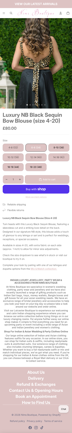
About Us (36, 372)
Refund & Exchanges (36, 384)
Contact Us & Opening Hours (36, 390)
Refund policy (17, 421)
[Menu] (4, 13)
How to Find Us (36, 402)
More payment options (36, 197)
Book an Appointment (36, 396)
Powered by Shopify (49, 414)
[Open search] (11, 13)
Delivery (36, 378)
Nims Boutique (29, 414)
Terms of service (53, 421)
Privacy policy (34, 421)
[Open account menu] (60, 13)
